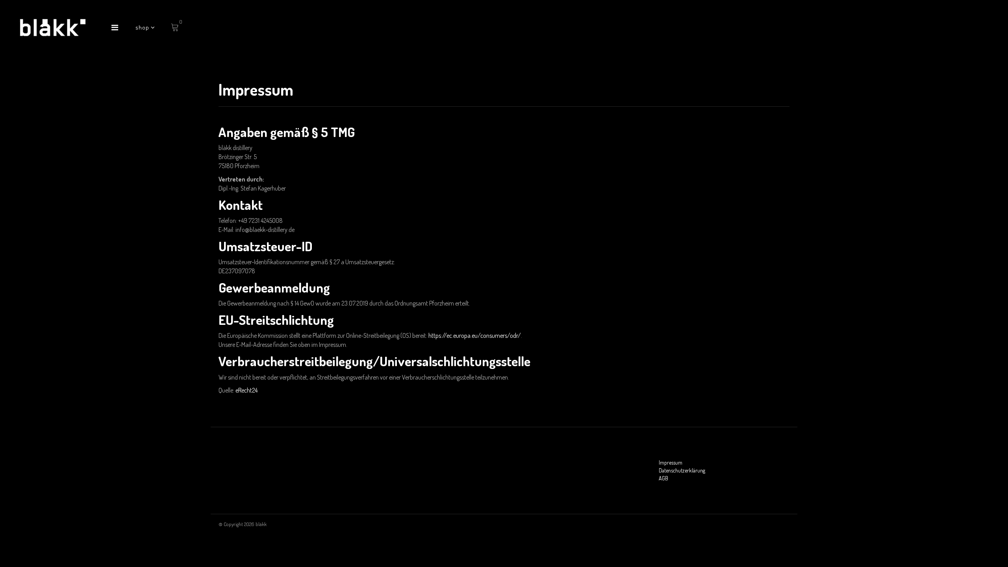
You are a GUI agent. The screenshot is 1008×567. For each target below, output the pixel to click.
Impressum (670, 462)
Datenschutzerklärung (682, 470)
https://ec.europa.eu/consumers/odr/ (474, 335)
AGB (663, 478)
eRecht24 (246, 390)
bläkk (261, 524)
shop (143, 27)
